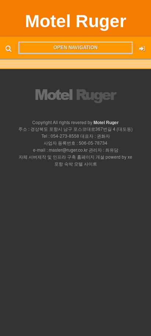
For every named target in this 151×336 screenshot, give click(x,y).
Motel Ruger (75, 21)
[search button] (8, 48)
